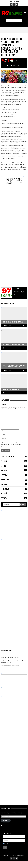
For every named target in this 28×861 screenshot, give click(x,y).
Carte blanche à (14, 457)
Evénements (14, 470)
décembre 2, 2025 (7, 393)
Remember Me (7, 843)
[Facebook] (11, 4)
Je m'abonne (6, 820)
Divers (14, 466)
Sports (14, 498)
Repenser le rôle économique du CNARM (10, 654)
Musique (14, 484)
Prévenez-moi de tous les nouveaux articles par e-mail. (14, 447)
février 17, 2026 (7, 348)
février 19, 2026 (7, 325)
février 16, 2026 (7, 370)
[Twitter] (17, 4)
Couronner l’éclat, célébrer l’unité (8, 669)
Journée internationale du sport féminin (10, 665)
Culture (14, 461)
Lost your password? (20, 843)
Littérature (14, 475)
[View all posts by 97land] (11, 60)
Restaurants (14, 489)
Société (14, 494)
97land (16, 60)
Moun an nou (14, 480)
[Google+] (14, 4)
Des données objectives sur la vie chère (10, 657)
